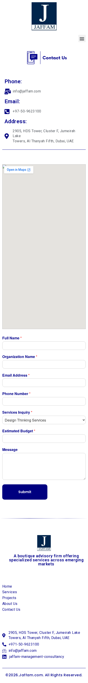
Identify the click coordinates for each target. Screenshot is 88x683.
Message (10, 449)
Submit (24, 491)
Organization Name (19, 356)
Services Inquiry (17, 412)
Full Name (12, 338)
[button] (82, 38)
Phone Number (16, 393)
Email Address (16, 375)
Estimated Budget (18, 431)
